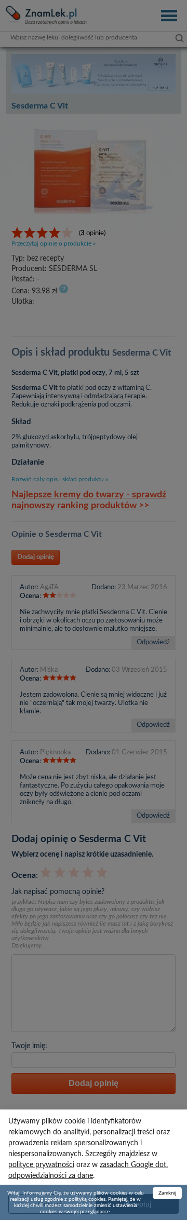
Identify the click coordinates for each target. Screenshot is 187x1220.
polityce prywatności (41, 1165)
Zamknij (167, 1193)
